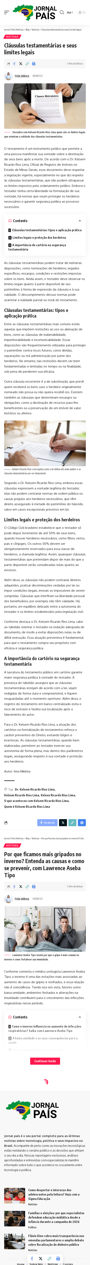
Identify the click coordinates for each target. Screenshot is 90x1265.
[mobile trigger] (7, 12)
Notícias (12, 36)
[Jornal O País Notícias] (35, 12)
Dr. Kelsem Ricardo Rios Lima (35, 789)
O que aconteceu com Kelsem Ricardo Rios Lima (36, 801)
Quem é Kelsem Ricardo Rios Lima (27, 806)
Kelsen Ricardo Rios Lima (58, 795)
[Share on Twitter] (21, 63)
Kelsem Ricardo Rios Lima (21, 795)
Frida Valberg (22, 75)
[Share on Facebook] (14, 63)
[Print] (34, 63)
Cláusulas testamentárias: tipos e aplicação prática (47, 230)
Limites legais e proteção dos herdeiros (39, 237)
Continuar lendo (45, 1061)
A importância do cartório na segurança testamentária (37, 247)
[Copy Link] (27, 63)
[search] (62, 12)
